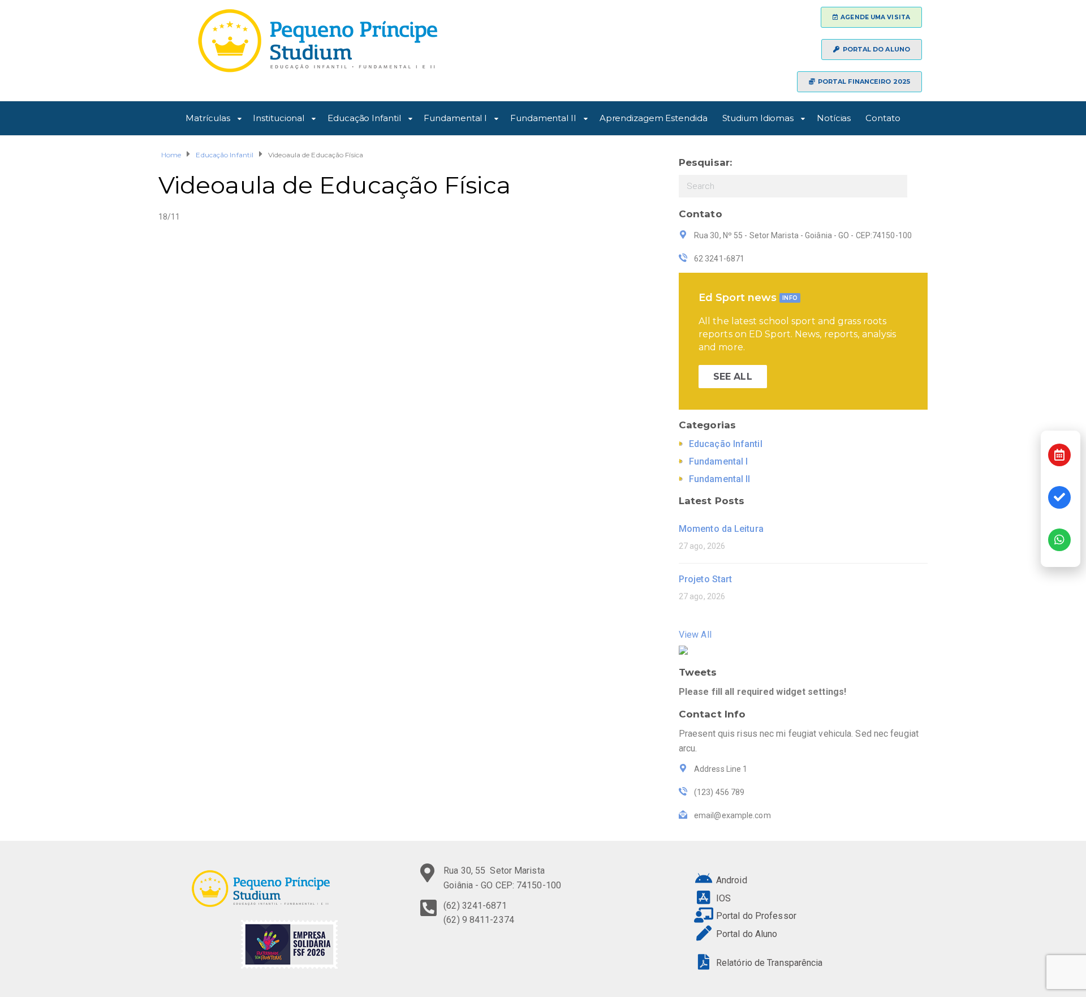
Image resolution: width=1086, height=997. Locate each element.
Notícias (834, 116)
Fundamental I (455, 116)
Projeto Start (705, 579)
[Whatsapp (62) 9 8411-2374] (1059, 539)
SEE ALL (732, 376)
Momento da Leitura (721, 528)
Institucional (278, 116)
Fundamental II (543, 116)
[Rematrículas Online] (1059, 497)
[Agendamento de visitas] (1059, 455)
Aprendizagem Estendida (654, 116)
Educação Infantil (363, 116)
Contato (882, 116)
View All (695, 634)
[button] (871, 17)
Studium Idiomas (758, 116)
